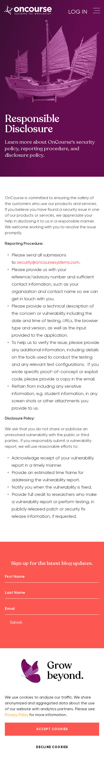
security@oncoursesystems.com (48, 262)
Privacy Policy (16, 714)
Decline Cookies (52, 747)
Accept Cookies (52, 729)
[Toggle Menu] (98, 11)
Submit (16, 622)
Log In (77, 11)
